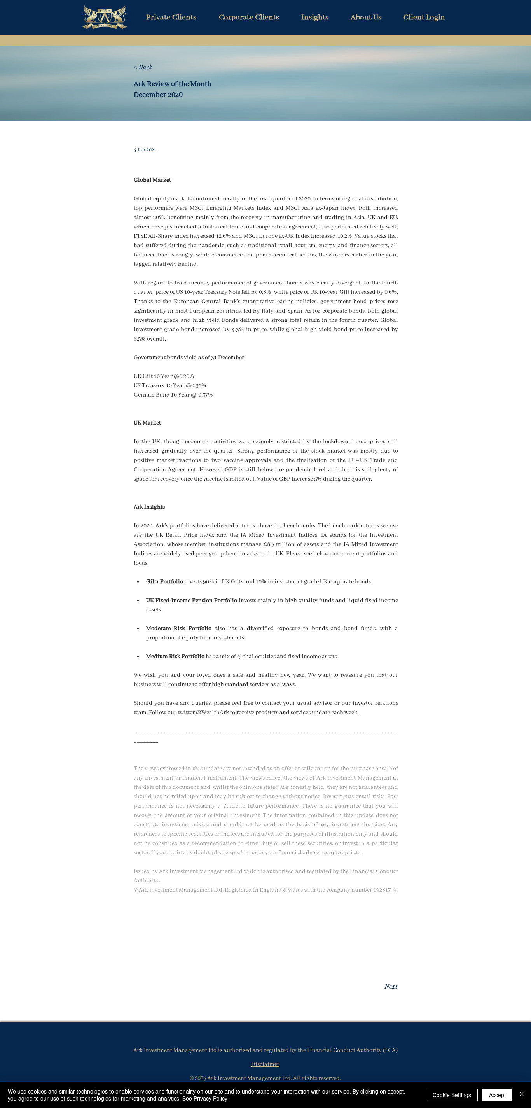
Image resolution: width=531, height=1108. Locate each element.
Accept (497, 1095)
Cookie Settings (452, 1095)
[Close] (521, 1095)
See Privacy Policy (204, 1098)
